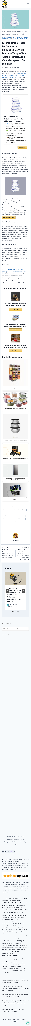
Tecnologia (6, 966)
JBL (27, 935)
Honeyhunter (15, 604)
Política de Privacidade (12, 839)
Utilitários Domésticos (13, 40)
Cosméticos (5, 915)
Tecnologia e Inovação (19, 968)
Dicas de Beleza (14, 927)
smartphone (4, 964)
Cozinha (14, 37)
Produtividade (11, 949)
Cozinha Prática (20, 917)
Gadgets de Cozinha (22, 37)
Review (16, 960)
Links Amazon (15, 38)
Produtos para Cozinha (8, 524)
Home (9, 836)
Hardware (10, 935)
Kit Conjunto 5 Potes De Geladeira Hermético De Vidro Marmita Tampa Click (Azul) (14, 75)
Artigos (14, 836)
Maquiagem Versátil (6, 945)
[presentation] (15, 578)
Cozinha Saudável (7, 515)
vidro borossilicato (7, 528)
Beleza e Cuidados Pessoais (8, 907)
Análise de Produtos (16, 900)
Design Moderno (6, 927)
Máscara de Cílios (23, 945)
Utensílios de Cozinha (21, 524)
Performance (24, 947)
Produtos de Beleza (20, 949)
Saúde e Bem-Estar (16, 962)
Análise (25, 898)
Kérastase (9, 938)
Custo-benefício (5, 925)
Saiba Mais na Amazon (8, 217)
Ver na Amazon (22, 147)
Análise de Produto (6, 900)
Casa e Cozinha (22, 509)
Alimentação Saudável (8, 506)
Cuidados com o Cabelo (8, 924)
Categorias (7, 842)
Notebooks (11, 947)
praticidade (4, 949)
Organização (21, 518)
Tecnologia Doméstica (16, 966)
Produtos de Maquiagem (10, 951)
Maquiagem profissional (7, 943)
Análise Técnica (20, 902)
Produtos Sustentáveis (22, 955)
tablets (24, 964)
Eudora (3, 934)
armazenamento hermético (9, 509)
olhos (20, 947)
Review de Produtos (23, 960)
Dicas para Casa (5, 929)
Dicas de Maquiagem (22, 927)
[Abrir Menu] (28, 4)
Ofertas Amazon (6, 37)
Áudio (7, 973)
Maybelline (12, 945)
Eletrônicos (24, 932)
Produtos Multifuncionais (7, 953)
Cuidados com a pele (18, 922)
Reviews (3, 962)
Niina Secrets (5, 947)
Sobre (15, 844)
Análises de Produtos (9, 903)
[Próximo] (23, 591)
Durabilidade (12, 929)
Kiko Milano (4, 938)
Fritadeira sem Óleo (19, 934)
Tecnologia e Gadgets (7, 968)
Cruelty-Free (16, 919)
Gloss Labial (4, 935)
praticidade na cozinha (17, 522)
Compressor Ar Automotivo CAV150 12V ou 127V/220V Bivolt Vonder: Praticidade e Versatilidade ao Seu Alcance (14, 594)
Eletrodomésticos (7, 932)
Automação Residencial (7, 905)
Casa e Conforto (5, 909)
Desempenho (18, 925)
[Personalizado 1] (11, 851)
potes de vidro (6, 522)
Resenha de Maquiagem (19, 958)
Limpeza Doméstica (21, 938)
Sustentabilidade (18, 964)
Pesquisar (21, 836)
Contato (23, 839)
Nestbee (6, 67)
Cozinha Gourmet (23, 513)
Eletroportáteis (17, 932)
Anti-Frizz (21, 898)
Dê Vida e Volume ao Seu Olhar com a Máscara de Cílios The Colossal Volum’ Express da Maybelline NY (23, 553)
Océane (16, 947)
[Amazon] (14, 851)
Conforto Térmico (21, 912)
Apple (26, 902)
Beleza (15, 905)
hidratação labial (21, 935)
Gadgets (26, 934)
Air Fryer (3, 898)
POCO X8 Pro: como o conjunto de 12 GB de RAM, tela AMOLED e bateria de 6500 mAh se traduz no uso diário (15, 988)
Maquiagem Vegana (17, 943)
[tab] (12, 611)
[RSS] (3, 851)
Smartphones (10, 964)
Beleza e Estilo (19, 907)
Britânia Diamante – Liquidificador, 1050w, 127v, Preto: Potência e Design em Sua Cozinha (8, 552)
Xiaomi (3, 972)
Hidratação (15, 935)
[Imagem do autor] (8, 604)
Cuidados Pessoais (20, 924)
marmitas (14, 518)
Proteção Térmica (5, 958)
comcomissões (7, 513)
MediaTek (17, 945)
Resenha (12, 958)
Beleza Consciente (22, 905)
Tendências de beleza (6, 970)
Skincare (23, 962)
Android (16, 898)
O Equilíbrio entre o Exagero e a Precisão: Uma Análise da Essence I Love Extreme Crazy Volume (15, 1003)
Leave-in (14, 938)
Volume (25, 970)
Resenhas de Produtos (8, 960)
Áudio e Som (11, 972)
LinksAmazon (6, 518)
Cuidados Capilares (6, 921)
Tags (25, 842)
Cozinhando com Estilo (19, 515)
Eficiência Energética (21, 929)
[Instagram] (8, 851)
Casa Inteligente (24, 909)
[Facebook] (6, 851)
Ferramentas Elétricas (10, 934)
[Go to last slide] (7, 591)
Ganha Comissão (6, 38)
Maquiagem (20, 941)
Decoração (12, 925)
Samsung (9, 962)
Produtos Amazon (17, 842)
